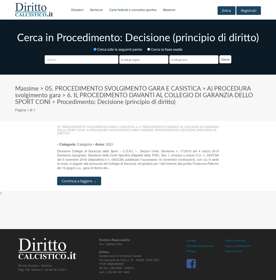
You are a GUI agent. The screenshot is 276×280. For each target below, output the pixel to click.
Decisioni (77, 10)
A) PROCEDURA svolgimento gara (112, 130)
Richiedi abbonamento (200, 246)
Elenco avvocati (235, 240)
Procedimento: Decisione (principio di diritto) (116, 102)
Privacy (191, 251)
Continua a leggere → (79, 181)
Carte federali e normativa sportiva (133, 10)
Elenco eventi (233, 251)
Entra (226, 10)
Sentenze (96, 10)
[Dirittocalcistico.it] (40, 9)
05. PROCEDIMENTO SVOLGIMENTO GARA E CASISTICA (123, 89)
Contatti (191, 240)
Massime (169, 10)
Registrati (248, 10)
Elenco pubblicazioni (238, 246)
